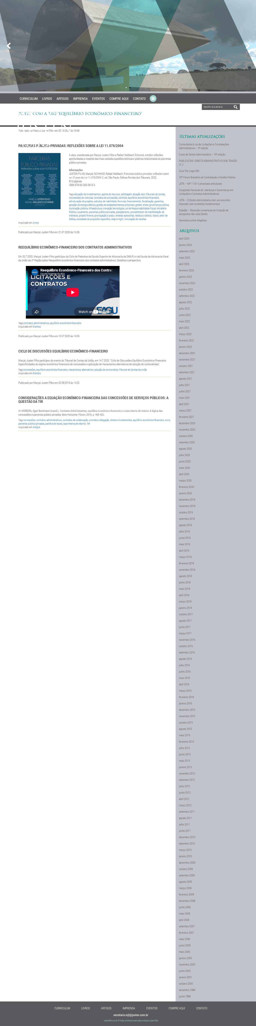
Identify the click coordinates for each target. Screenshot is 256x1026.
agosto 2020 (185, 448)
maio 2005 (184, 952)
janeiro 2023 (185, 277)
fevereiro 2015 (186, 741)
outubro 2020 (186, 436)
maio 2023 (184, 257)
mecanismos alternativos (81, 369)
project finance (86, 215)
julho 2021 (184, 385)
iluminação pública (78, 208)
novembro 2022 (187, 283)
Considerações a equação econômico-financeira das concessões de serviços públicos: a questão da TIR (93, 399)
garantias (159, 201)
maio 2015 (184, 735)
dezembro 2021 (187, 353)
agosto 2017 (185, 620)
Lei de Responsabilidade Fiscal (140, 208)
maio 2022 (184, 321)
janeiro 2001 (185, 977)
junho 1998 (185, 996)
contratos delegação (99, 420)
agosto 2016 (185, 659)
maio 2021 (184, 397)
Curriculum (29, 98)
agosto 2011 (185, 818)
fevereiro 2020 (186, 487)
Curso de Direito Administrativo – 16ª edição (202, 154)
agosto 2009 (185, 881)
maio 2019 (184, 544)
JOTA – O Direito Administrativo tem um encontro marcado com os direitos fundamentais (204, 202)
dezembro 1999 (187, 990)
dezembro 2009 (187, 862)
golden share (141, 205)
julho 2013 (184, 748)
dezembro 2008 (187, 901)
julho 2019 (184, 531)
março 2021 (185, 410)
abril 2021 (184, 404)
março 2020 (185, 480)
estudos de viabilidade (105, 201)
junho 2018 (185, 582)
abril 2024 (184, 238)
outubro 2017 (186, 614)
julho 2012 (184, 786)
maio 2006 (184, 939)
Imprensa (80, 98)
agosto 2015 (185, 729)
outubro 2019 (186, 512)
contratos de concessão (106, 197)
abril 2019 (184, 550)
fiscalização (147, 201)
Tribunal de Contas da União (133, 369)
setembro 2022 (187, 296)
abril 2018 (184, 595)
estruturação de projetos (81, 201)
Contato (139, 98)
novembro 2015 (187, 716)
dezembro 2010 (187, 837)
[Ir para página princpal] (44, 145)
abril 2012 (184, 799)
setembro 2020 (187, 442)
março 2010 (185, 850)
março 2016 (185, 690)
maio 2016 (184, 678)
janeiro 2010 (185, 856)
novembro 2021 (187, 359)
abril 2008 (184, 920)
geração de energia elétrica (82, 205)
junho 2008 (185, 907)
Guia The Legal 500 (189, 171)
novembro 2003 (187, 964)
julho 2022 (184, 308)
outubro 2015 (186, 722)
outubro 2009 (186, 869)
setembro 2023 (187, 251)
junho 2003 (185, 971)
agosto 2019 (185, 525)
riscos (156, 215)
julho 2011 (184, 824)
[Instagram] (153, 98)
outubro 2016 (186, 646)
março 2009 (185, 888)
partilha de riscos (53, 423)
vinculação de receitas (135, 219)
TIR (88, 423)
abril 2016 (184, 684)
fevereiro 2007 (186, 932)
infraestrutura (95, 208)
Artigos (63, 98)
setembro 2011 (187, 811)
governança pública (159, 205)
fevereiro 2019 (186, 563)
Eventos (98, 98)
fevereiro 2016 (186, 697)
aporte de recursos (111, 194)
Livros (47, 98)
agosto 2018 (185, 576)
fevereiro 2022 (186, 340)
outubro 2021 (186, 366)
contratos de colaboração (75, 420)
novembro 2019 (187, 506)
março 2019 (185, 557)
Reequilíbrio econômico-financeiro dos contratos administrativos (75, 247)
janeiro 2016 (185, 703)
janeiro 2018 (185, 608)
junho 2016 (185, 671)
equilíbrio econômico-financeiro (143, 197)
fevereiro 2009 (186, 894)
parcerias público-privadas (102, 212)
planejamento (122, 212)
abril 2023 (184, 264)
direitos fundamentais (121, 420)
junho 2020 (185, 461)
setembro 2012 (187, 780)
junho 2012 (185, 792)
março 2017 (185, 633)
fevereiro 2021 (186, 417)
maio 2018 (184, 589)
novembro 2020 (187, 429)
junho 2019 (185, 538)
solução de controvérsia (106, 369)
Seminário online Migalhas (193, 220)
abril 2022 (184, 327)
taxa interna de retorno (74, 423)
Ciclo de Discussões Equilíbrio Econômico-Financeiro (63, 351)
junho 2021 (185, 391)
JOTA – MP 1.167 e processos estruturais (200, 183)
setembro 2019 (187, 518)
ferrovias (122, 201)
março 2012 (185, 805)
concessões (29, 369)
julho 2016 (184, 665)
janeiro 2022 (185, 347)
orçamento (82, 212)
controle (123, 197)
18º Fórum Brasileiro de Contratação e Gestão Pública (207, 177)
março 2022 (185, 334)
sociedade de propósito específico (93, 219)
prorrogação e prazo (104, 215)
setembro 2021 (187, 372)
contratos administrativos (36, 323)
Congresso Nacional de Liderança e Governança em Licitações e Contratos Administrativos (206, 192)
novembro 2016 (187, 639)
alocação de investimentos (87, 194)
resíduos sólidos (143, 215)
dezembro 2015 (187, 710)
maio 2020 (184, 468)
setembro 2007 (187, 926)
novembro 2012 (187, 773)
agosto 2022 (185, 302)
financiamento (134, 201)
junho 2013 (185, 754)
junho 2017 (185, 627)
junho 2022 (185, 315)
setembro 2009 (187, 875)
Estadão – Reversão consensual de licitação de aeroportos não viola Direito (203, 212)
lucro (167, 420)
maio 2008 (184, 913)
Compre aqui (119, 98)
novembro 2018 (187, 569)
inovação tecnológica (113, 208)
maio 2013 (184, 760)
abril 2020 (184, 474)
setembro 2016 (187, 652)
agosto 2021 (185, 378)
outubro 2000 (186, 983)
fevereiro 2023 (186, 270)
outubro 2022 (186, 289)
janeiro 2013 (185, 767)
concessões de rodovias (81, 197)
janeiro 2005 (185, 958)
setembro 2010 (187, 843)
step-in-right (117, 219)
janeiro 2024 (185, 245)
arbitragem (126, 194)
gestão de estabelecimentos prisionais (115, 205)
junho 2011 (185, 831)
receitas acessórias (124, 215)
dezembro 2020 (187, 423)
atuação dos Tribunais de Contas (149, 194)
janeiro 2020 (185, 493)
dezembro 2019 (187, 499)
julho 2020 (184, 455)
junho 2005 (185, 945)
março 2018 (185, 601)
